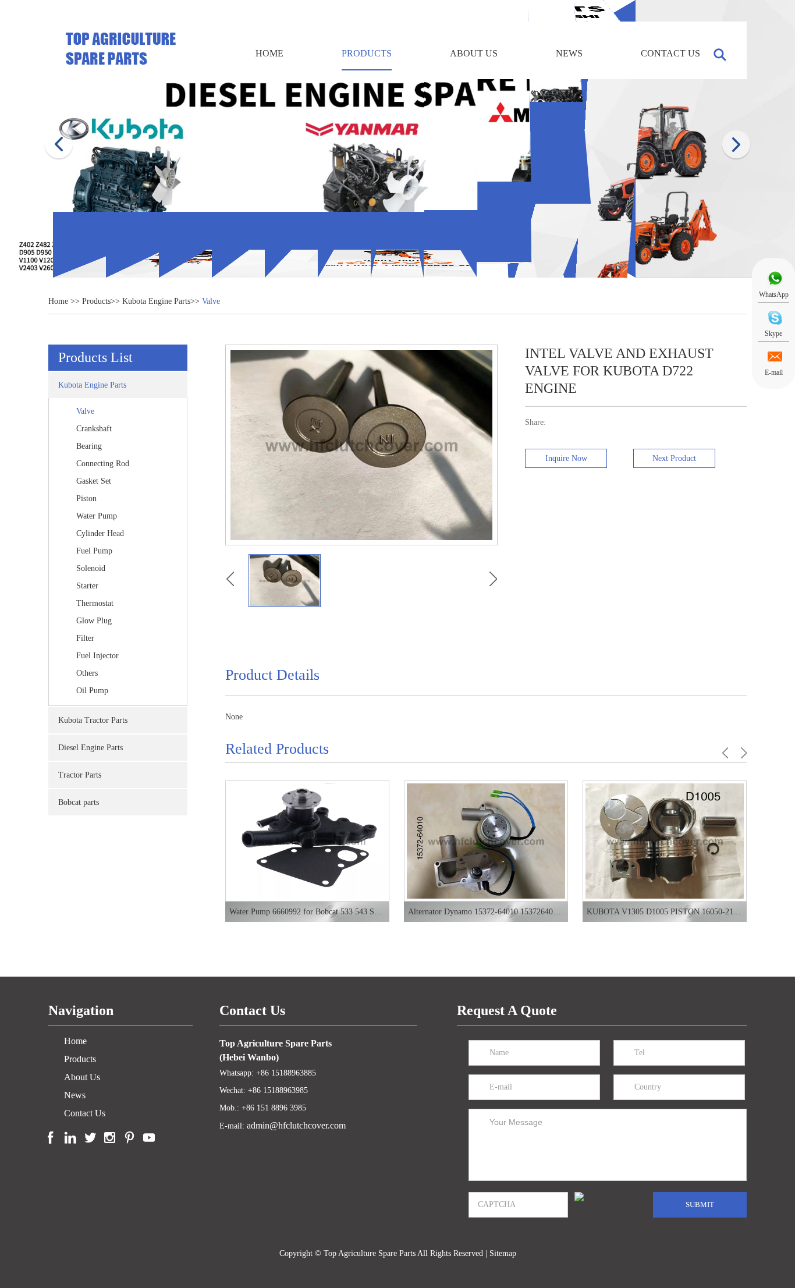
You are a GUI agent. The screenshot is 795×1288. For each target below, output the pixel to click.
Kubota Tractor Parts (92, 720)
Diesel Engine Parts (90, 747)
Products (367, 53)
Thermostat (94, 603)
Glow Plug (94, 620)
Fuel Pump (94, 551)
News (569, 53)
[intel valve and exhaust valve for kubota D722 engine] (230, 579)
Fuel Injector (97, 655)
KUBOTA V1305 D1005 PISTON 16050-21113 (486, 911)
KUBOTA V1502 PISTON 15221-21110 (664, 911)
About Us (474, 53)
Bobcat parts (78, 802)
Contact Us (670, 53)
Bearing (89, 446)
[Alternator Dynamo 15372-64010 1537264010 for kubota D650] (307, 841)
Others (87, 673)
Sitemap (502, 1253)
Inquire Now (566, 458)
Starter (87, 585)
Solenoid (90, 568)
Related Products (277, 748)
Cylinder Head (100, 533)
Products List (95, 357)
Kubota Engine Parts (156, 301)
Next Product (674, 458)
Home (269, 53)
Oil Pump (92, 690)
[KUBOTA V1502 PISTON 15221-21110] (664, 841)
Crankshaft (94, 428)
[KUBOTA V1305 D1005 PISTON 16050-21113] (485, 841)
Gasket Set (93, 481)
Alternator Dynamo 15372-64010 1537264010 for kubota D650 (307, 911)
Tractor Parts (79, 775)
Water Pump (96, 516)
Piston (86, 498)
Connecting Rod (102, 463)
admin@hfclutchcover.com (296, 1125)
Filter (85, 638)
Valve (211, 301)
